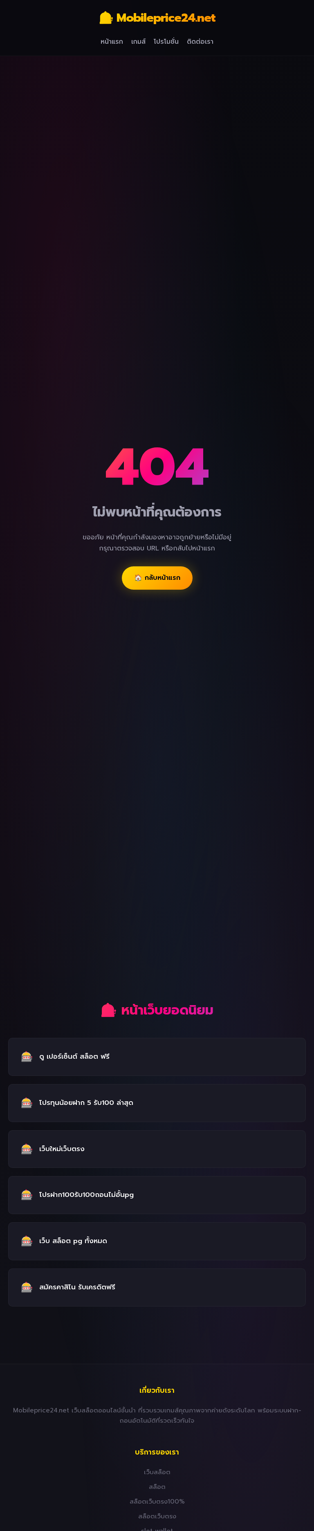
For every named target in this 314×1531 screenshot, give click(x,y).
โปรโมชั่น (166, 42)
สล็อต (157, 1486)
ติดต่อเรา (200, 42)
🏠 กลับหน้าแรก (157, 578)
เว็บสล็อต (157, 1472)
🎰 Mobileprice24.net (157, 18)
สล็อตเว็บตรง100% (157, 1501)
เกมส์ (138, 42)
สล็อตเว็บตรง (157, 1516)
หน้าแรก (112, 42)
